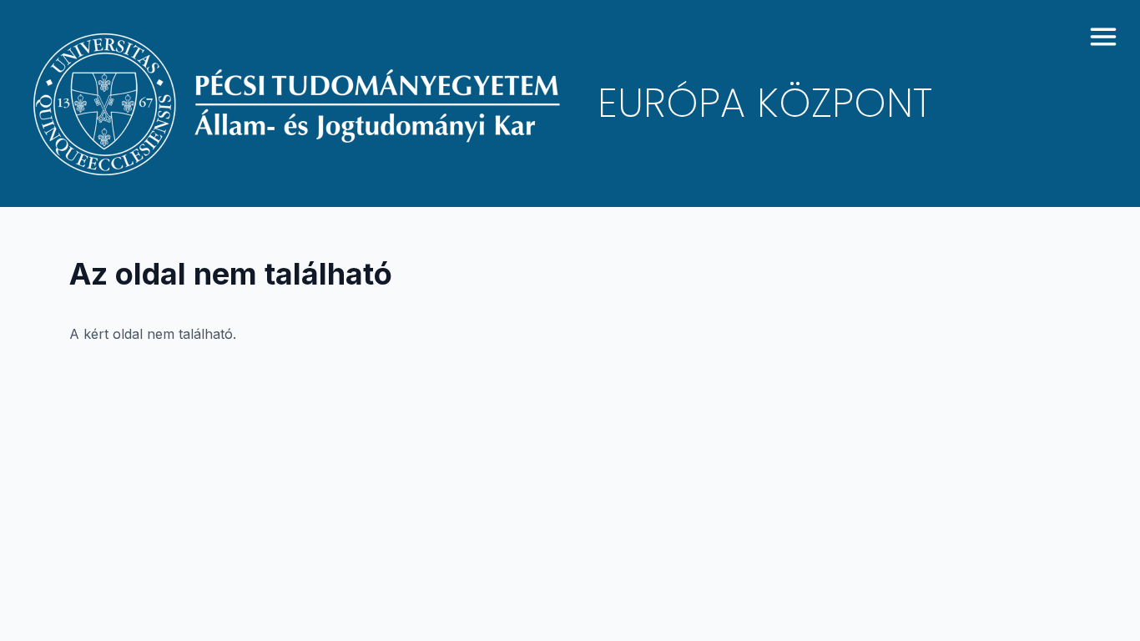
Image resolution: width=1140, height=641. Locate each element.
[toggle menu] (1103, 36)
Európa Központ (765, 103)
